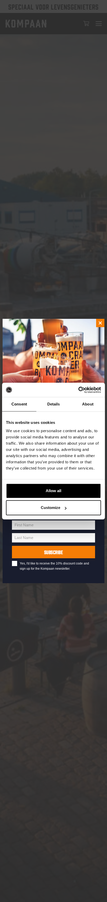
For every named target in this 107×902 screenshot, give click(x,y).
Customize (50, 507)
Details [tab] (53, 404)
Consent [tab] (19, 404)
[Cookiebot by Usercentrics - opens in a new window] (78, 390)
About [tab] (87, 404)
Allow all (53, 490)
